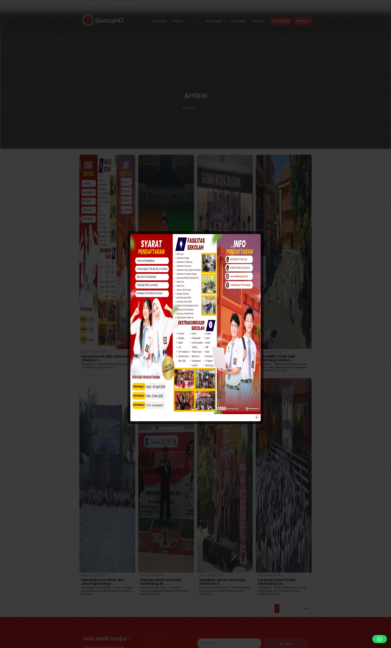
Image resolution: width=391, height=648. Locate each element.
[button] (379, 639)
